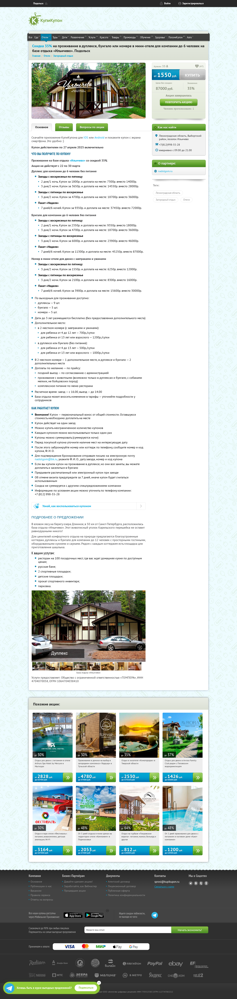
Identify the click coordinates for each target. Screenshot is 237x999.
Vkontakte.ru (196, 883)
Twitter (201, 883)
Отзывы (64, 127)
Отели (46, 37)
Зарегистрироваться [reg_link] (193, 3)
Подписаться (86, 987)
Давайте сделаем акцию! (78, 881)
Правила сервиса (40, 895)
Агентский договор (119, 881)
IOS (86, 137)
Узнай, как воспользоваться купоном (66, 506)
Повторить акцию (178, 102)
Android (99, 137)
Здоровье (160, 37)
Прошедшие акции (75, 890)
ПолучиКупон (176, 37)
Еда (37, 37)
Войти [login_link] (167, 3)
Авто (190, 37)
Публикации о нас (41, 886)
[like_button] (197, 66)
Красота (105, 37)
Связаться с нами (164, 886)
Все (30, 37)
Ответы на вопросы (42, 899)
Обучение (146, 37)
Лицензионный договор (122, 886)
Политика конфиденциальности (126, 895)
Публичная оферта (119, 890)
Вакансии (36, 890)
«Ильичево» (77, 160)
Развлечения (78, 37)
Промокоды (130, 37)
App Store (73, 915)
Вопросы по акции (92, 127)
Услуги (93, 37)
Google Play (94, 915)
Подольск (38, 3)
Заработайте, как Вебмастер (80, 886)
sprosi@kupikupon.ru (166, 881)
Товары (116, 37)
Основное (41, 127)
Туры (56, 37)
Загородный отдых (166, 199)
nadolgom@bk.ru (46, 459)
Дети (65, 37)
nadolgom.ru (165, 171)
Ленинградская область (168, 192)
